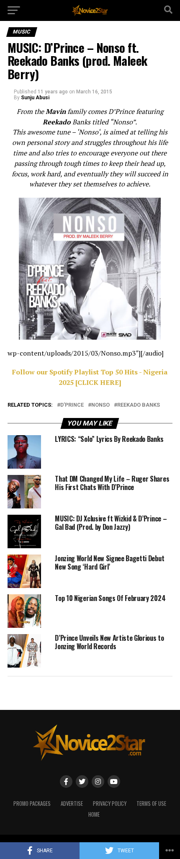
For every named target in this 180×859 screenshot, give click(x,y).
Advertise (72, 803)
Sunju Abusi (35, 98)
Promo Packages (32, 803)
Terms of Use (151, 803)
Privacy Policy (109, 803)
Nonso (100, 405)
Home (94, 814)
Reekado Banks (138, 405)
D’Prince (72, 405)
